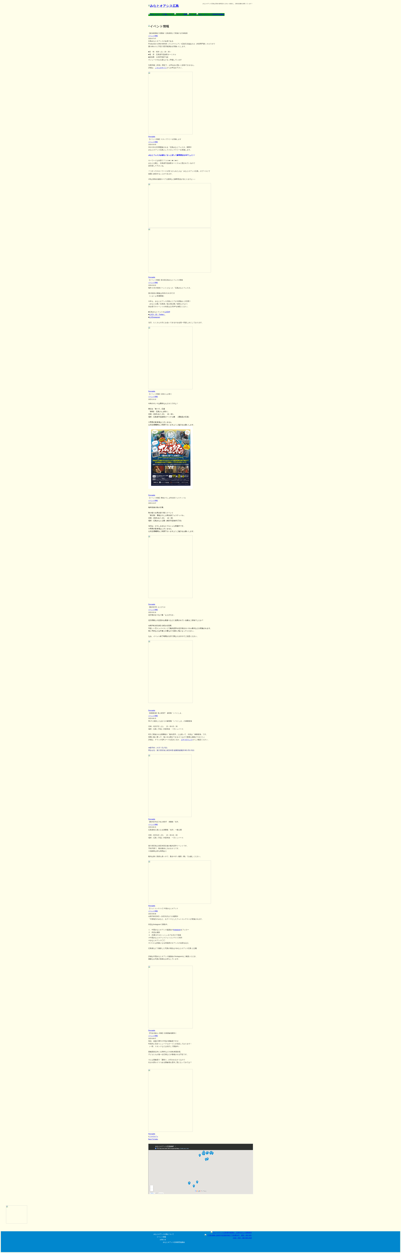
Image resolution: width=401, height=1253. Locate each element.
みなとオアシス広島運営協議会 (174, 1242)
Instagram (177, 930)
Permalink (151, 136)
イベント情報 (153, 36)
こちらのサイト (161, 68)
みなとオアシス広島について (164, 1234)
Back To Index (153, 1139)
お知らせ (163, 1239)
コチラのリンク (187, 740)
